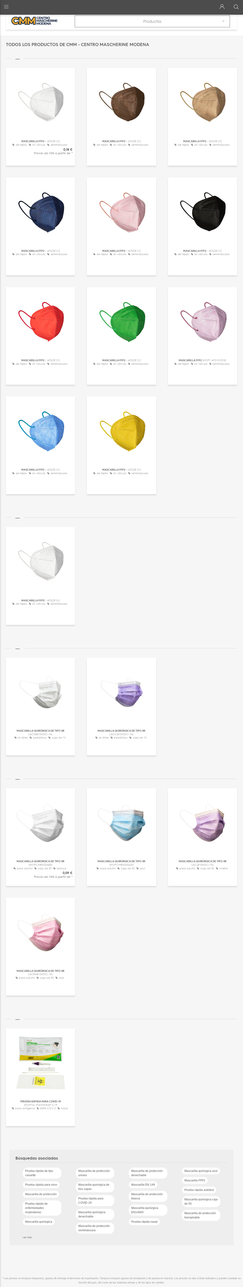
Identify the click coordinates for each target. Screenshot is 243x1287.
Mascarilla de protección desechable (147, 1173)
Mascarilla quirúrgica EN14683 (144, 1210)
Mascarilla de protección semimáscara (94, 1228)
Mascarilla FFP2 (194, 1180)
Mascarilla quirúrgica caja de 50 (201, 1201)
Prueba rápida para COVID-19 (90, 1200)
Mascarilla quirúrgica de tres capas (93, 1187)
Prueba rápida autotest (199, 1190)
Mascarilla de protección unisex (94, 1173)
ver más (27, 1237)
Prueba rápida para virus (41, 1184)
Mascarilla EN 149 (143, 1184)
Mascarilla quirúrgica (38, 1221)
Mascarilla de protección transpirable (200, 1215)
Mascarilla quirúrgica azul (201, 1171)
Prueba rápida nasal (144, 1221)
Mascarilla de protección (41, 1194)
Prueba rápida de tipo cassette (39, 1173)
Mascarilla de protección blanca (147, 1196)
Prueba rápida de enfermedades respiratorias (36, 1208)
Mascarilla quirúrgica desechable (91, 1214)
